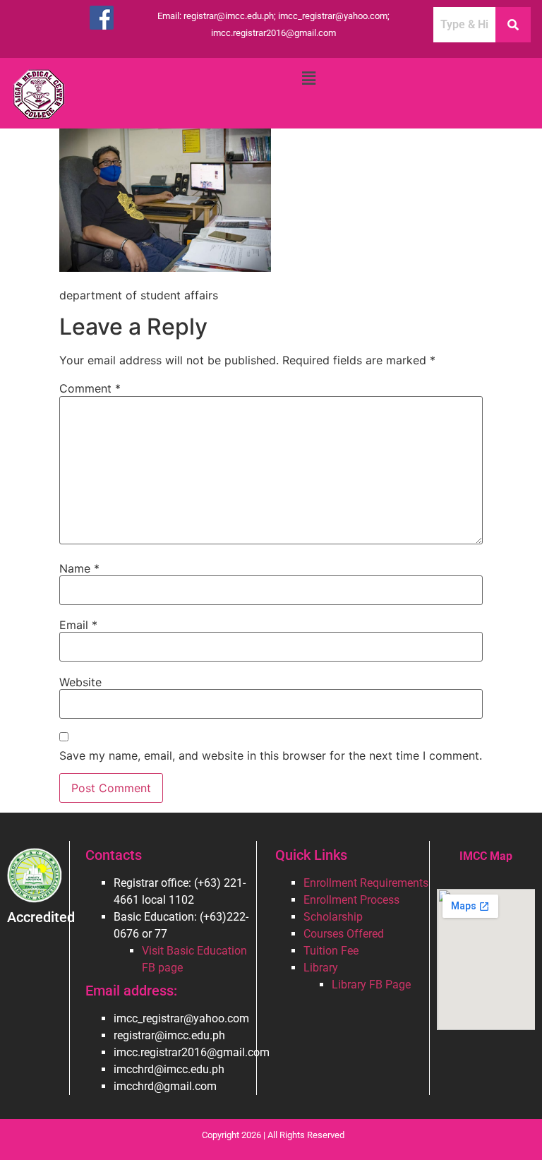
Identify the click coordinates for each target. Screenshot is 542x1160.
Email (78, 624)
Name (79, 568)
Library (320, 967)
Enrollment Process (351, 900)
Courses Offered (343, 933)
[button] (308, 78)
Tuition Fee (331, 950)
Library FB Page (371, 984)
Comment (90, 388)
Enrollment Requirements (365, 883)
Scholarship (333, 916)
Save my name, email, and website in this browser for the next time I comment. (270, 755)
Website (80, 682)
